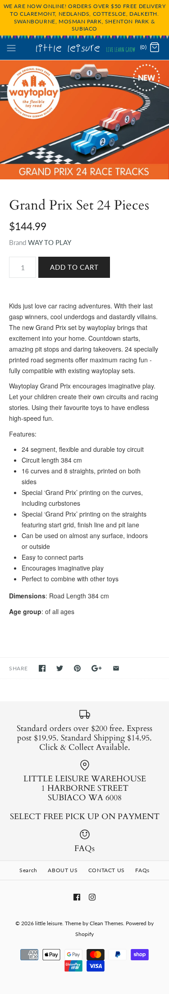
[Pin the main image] (77, 668)
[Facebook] (76, 897)
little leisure (48, 923)
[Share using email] (116, 668)
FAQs (142, 870)
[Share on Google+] (96, 668)
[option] (84, 119)
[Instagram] (92, 897)
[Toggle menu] (11, 47)
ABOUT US (63, 870)
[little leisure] (84, 47)
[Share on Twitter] (59, 668)
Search (28, 870)
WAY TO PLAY (49, 242)
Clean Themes (106, 923)
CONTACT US (106, 870)
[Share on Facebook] (42, 668)
